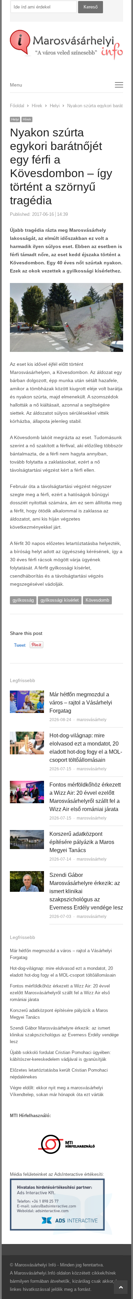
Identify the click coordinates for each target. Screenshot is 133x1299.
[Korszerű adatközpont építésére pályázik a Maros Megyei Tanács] (27, 833)
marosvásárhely (91, 719)
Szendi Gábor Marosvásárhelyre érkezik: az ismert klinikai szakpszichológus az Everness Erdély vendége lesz (64, 1034)
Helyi (15, 119)
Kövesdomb (97, 600)
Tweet (20, 645)
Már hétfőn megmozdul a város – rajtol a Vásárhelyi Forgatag (80, 703)
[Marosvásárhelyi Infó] (66, 45)
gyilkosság (23, 600)
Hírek (27, 119)
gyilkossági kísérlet (60, 600)
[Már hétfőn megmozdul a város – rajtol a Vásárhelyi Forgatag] (27, 694)
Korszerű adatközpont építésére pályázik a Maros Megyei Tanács (81, 842)
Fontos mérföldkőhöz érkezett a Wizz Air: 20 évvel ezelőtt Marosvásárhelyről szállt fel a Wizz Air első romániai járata (60, 992)
